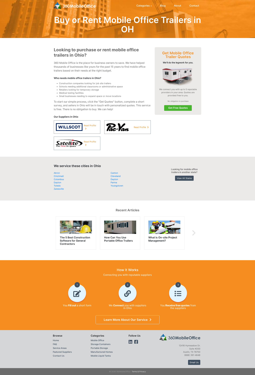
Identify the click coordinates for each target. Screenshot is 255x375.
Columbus (59, 179)
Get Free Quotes (178, 107)
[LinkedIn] (130, 342)
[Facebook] (136, 342)
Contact (194, 5)
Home (56, 340)
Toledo (57, 185)
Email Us (194, 362)
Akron (57, 173)
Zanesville (59, 189)
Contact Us (58, 355)
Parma (114, 182)
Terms (134, 371)
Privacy (142, 371)
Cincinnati (59, 176)
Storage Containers (100, 344)
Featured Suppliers (62, 352)
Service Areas (60, 348)
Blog (163, 5)
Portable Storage (99, 348)
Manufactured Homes (102, 352)
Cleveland (116, 176)
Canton (114, 173)
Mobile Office (97, 340)
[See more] (193, 233)
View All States (184, 178)
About (177, 5)
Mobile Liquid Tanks (101, 355)
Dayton (114, 179)
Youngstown (117, 185)
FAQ (55, 344)
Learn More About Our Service (126, 319)
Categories (143, 5)
